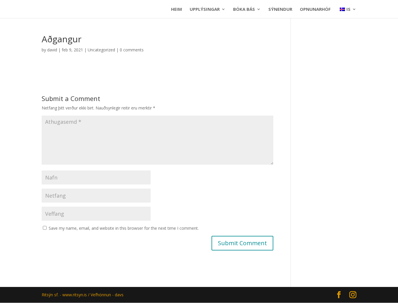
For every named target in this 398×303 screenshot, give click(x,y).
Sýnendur (280, 9)
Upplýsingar (205, 9)
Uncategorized (101, 50)
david (52, 50)
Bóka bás (244, 9)
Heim (176, 9)
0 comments (132, 50)
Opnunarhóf (315, 9)
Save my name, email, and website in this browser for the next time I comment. (124, 228)
